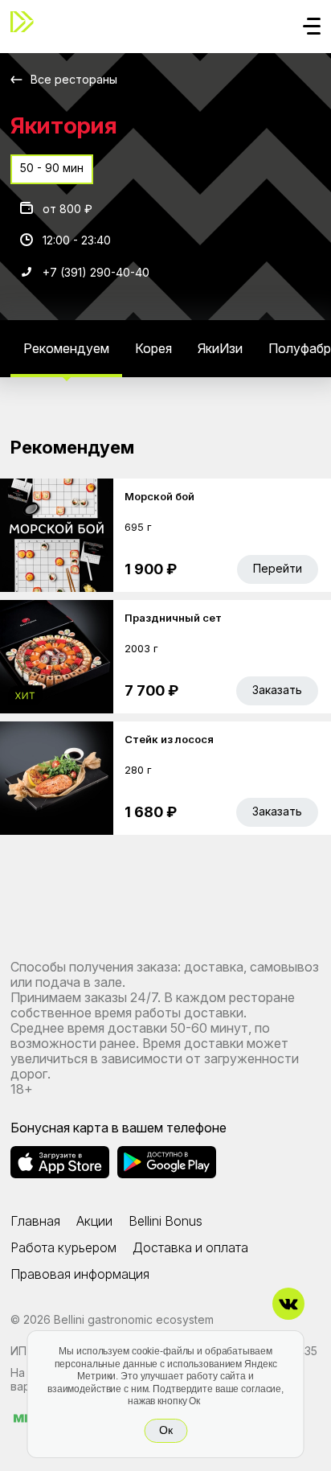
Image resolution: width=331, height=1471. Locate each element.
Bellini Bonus (165, 1221)
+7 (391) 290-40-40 (96, 272)
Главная (35, 1221)
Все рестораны (74, 79)
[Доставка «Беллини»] (26, 21)
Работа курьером (63, 1247)
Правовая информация (79, 1274)
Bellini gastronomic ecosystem (134, 1319)
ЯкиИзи (220, 348)
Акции (94, 1221)
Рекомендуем (66, 348)
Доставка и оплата (190, 1247)
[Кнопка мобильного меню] (312, 27)
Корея (153, 348)
